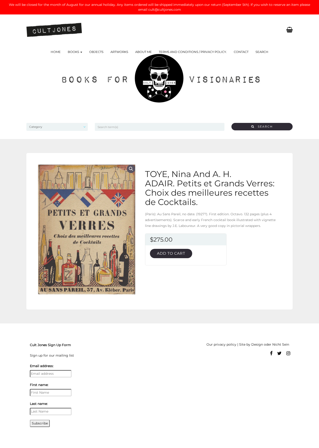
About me (143, 52)
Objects (96, 52)
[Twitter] (279, 353)
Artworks (119, 52)
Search (261, 52)
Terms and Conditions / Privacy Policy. (193, 52)
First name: (39, 385)
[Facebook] (271, 353)
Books (74, 52)
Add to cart (171, 253)
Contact (241, 52)
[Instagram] (288, 353)
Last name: (39, 404)
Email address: (41, 366)
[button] (131, 169)
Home (56, 52)
